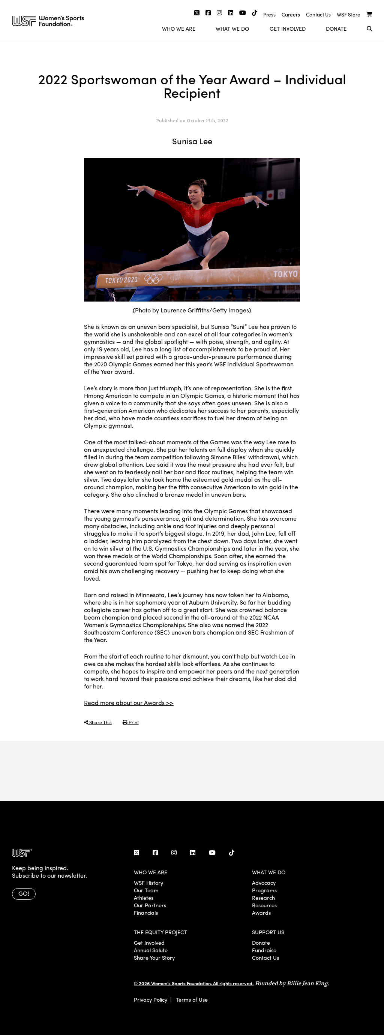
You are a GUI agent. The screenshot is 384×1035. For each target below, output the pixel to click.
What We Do (232, 28)
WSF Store (348, 14)
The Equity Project (160, 932)
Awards (261, 912)
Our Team (146, 890)
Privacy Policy (150, 999)
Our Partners (150, 905)
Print (133, 722)
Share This (100, 722)
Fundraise (264, 950)
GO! (23, 893)
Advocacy (264, 882)
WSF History (148, 882)
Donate (336, 28)
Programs (264, 890)
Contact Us (318, 14)
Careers (291, 14)
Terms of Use (192, 999)
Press (269, 14)
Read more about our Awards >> (129, 702)
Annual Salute (151, 950)
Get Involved (288, 28)
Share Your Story (154, 957)
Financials (146, 912)
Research (263, 897)
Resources (264, 905)
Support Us (268, 932)
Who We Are (178, 28)
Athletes (143, 897)
